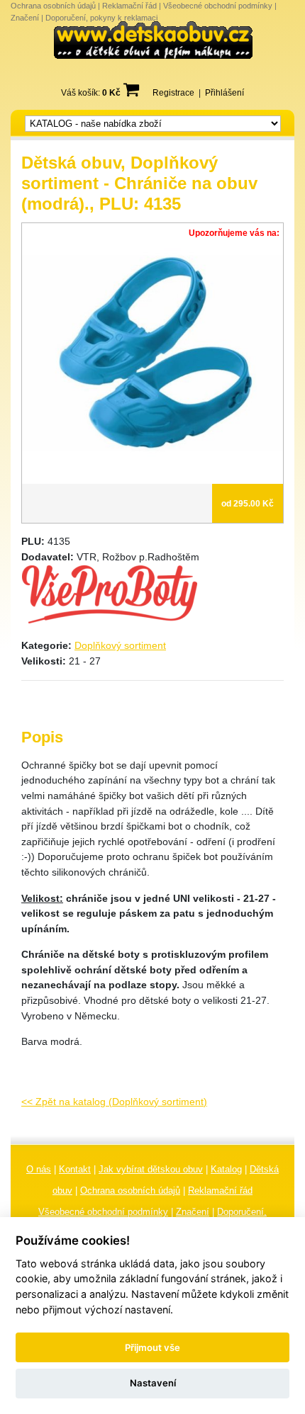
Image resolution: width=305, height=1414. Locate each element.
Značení (25, 17)
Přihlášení (224, 93)
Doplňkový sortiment (120, 645)
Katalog (226, 1169)
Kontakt (75, 1169)
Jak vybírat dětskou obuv (151, 1169)
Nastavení (153, 1382)
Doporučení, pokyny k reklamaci (101, 17)
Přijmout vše (152, 1347)
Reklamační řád (129, 5)
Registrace (173, 93)
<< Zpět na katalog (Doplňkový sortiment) (114, 1101)
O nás (38, 1169)
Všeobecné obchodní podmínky (217, 5)
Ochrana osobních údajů (53, 5)
